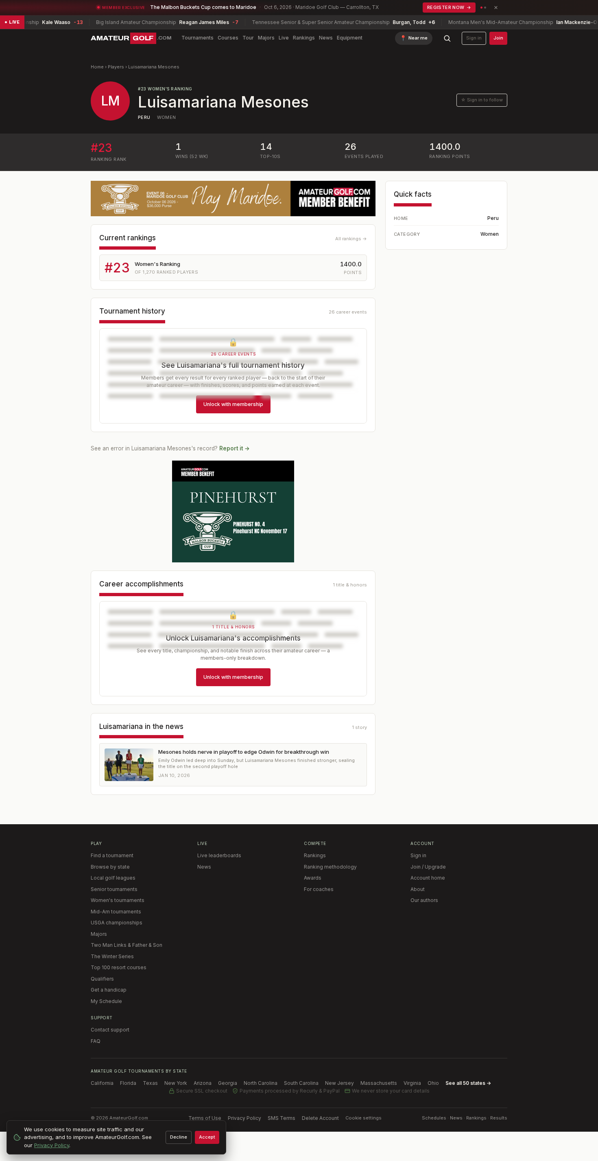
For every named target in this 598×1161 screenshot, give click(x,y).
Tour (248, 38)
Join (498, 38)
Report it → (234, 448)
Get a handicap (109, 990)
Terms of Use (204, 1118)
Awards (312, 878)
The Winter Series (112, 956)
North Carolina (260, 1083)
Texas (150, 1083)
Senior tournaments (114, 889)
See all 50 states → (468, 1083)
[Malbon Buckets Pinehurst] (233, 511)
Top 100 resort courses (118, 967)
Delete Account (320, 1118)
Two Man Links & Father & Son (126, 945)
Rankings (304, 38)
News (326, 38)
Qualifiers (102, 979)
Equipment (349, 38)
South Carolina (301, 1083)
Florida (128, 1083)
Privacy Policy (244, 1118)
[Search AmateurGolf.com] (447, 38)
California (102, 1083)
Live (284, 38)
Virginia (412, 1083)
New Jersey (339, 1083)
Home (97, 67)
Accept (207, 1137)
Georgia (227, 1083)
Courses (228, 38)
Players (116, 67)
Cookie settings (363, 1118)
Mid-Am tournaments (116, 912)
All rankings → (351, 238)
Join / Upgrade (428, 867)
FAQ (95, 1041)
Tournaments (197, 38)
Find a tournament (112, 855)
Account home (427, 878)
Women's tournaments (117, 900)
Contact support (110, 1030)
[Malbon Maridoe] (233, 198)
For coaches (319, 889)
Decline (178, 1137)
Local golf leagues (113, 878)
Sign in (474, 38)
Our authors (424, 900)
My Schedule (106, 1001)
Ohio (433, 1083)
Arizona (203, 1083)
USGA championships (116, 923)
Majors (266, 38)
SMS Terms (281, 1118)
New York (175, 1083)
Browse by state (110, 867)
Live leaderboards (219, 855)
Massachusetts (378, 1083)
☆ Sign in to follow (482, 100)
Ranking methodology (330, 867)
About (417, 889)
